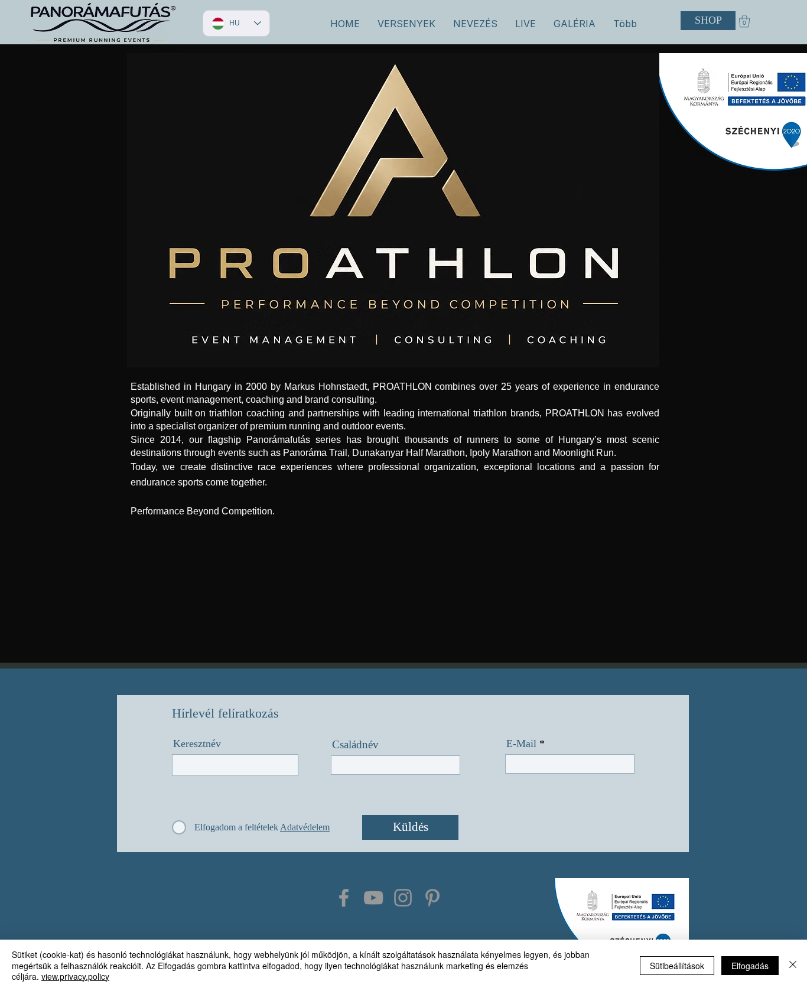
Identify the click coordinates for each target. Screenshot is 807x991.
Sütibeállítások (677, 966)
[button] (406, 23)
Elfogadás (750, 966)
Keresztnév (197, 743)
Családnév (355, 744)
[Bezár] (793, 965)
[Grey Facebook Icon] (344, 897)
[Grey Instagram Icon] (403, 897)
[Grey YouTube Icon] (373, 897)
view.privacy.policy (75, 976)
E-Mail (521, 743)
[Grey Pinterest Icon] (432, 897)
